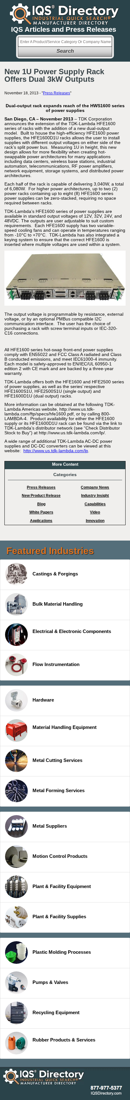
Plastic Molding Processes (61, 952)
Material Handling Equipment (64, 727)
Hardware (43, 700)
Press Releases (56, 93)
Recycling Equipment (56, 1012)
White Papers (41, 512)
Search (65, 51)
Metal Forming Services (58, 790)
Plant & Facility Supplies (59, 916)
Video (95, 512)
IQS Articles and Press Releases (63, 29)
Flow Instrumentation (56, 664)
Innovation (95, 521)
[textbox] (65, 42)
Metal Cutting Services (57, 760)
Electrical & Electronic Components (71, 631)
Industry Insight (95, 495)
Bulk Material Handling (57, 604)
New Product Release (41, 495)
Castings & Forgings (55, 573)
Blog (41, 504)
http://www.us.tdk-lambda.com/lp (55, 450)
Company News (95, 487)
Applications (41, 521)
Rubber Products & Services (63, 1039)
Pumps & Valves (50, 982)
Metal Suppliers (49, 826)
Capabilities (95, 504)
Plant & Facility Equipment (61, 886)
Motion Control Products (59, 856)
